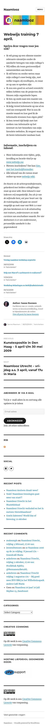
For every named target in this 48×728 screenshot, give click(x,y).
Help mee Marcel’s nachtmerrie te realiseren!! (23, 273)
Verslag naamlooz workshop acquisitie (20, 260)
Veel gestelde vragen (14, 715)
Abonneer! (15, 420)
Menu (40, 9)
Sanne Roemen (13, 324)
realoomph (11, 540)
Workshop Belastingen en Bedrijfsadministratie (23, 285)
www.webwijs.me (15, 162)
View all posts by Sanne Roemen (26, 314)
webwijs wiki (28, 176)
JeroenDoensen (14, 547)
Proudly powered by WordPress (27, 723)
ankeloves (11, 558)
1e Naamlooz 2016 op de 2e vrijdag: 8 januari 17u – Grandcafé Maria (25, 551)
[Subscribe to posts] (5, 447)
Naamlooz (11, 9)
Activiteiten (39, 324)
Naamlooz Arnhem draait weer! (22, 490)
